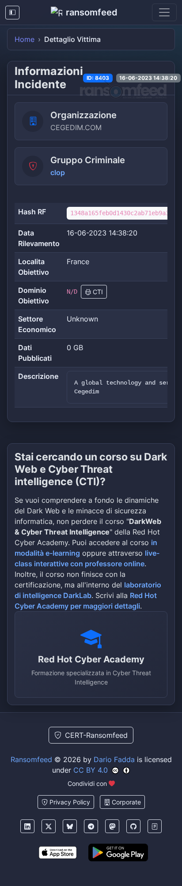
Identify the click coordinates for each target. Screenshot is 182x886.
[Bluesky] (70, 826)
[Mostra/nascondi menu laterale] (12, 12)
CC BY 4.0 (90, 770)
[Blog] (155, 826)
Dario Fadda (114, 759)
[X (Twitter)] (49, 826)
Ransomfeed (31, 759)
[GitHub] (133, 826)
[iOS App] (57, 852)
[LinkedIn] (27, 826)
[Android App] (118, 852)
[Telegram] (91, 826)
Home (24, 39)
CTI (97, 291)
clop (57, 172)
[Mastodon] (112, 826)
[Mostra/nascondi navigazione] (164, 12)
